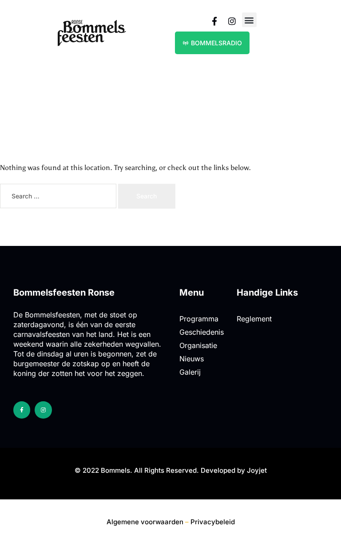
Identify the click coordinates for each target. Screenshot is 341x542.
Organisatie (198, 345)
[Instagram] (43, 409)
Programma (198, 318)
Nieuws (191, 358)
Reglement (254, 318)
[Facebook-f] (21, 409)
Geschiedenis (201, 332)
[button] (249, 19)
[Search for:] (59, 196)
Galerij (190, 372)
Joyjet (257, 470)
